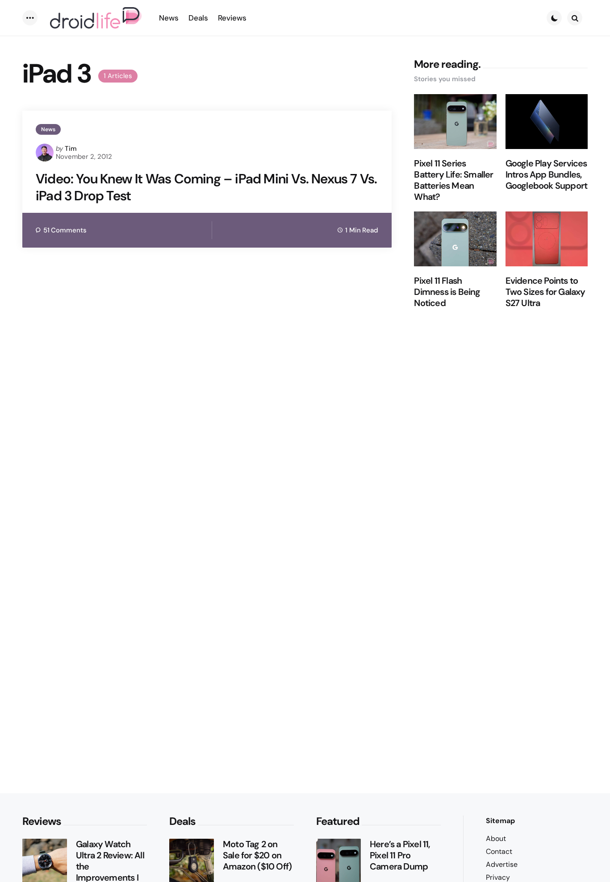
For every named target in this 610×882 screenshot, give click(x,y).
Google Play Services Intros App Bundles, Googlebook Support (547, 174)
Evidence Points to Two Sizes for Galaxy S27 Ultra (545, 292)
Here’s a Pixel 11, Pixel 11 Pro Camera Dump (400, 855)
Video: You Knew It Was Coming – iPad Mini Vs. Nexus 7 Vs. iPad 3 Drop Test (206, 187)
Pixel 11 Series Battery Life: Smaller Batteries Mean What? (453, 180)
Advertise (502, 864)
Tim (71, 148)
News (48, 129)
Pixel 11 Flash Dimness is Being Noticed (447, 292)
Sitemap (500, 820)
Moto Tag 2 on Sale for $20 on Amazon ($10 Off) (257, 855)
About (496, 838)
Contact (499, 851)
